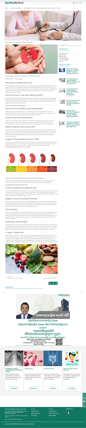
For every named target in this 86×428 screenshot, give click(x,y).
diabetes (20, 194)
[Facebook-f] (68, 413)
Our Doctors (33, 8)
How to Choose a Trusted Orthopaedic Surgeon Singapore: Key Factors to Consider (73, 103)
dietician (19, 242)
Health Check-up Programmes (16, 8)
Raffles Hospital (27, 8)
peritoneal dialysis (17, 147)
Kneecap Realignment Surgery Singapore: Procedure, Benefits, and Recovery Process (73, 81)
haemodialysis (9, 147)
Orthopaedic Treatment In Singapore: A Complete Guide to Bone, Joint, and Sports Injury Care (73, 124)
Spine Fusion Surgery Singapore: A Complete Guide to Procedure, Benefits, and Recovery (72, 71)
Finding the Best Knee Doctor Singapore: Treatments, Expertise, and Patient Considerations (72, 91)
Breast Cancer (29, 368)
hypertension (48, 182)
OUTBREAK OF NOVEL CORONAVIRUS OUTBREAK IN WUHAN (13, 370)
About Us (59, 8)
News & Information (51, 8)
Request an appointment (41, 8)
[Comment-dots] (84, 394)
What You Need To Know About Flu (70, 369)
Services (6, 8)
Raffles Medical (8, 42)
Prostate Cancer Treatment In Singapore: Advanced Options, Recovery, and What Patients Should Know (72, 113)
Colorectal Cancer (49, 368)
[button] (80, 3)
